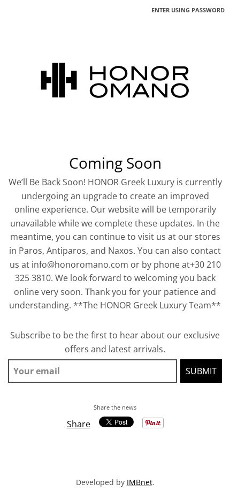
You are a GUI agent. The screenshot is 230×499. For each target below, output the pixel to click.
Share (78, 424)
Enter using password (188, 10)
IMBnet (139, 482)
